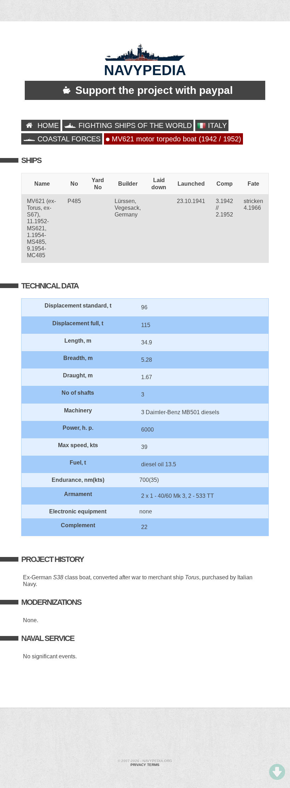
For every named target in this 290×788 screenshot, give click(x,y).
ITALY (216, 125)
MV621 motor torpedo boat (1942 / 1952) (175, 139)
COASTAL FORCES (67, 139)
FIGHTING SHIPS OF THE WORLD (134, 125)
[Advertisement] (145, 734)
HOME (47, 125)
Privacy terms (145, 765)
